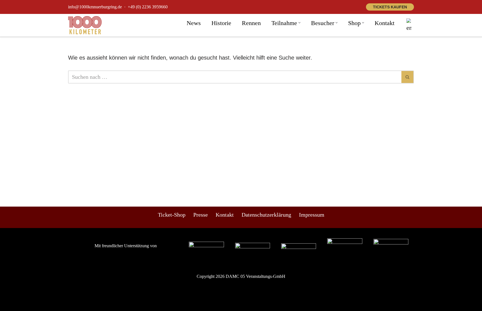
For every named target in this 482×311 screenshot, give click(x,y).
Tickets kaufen (390, 7)
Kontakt (384, 22)
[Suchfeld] (407, 77)
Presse (200, 215)
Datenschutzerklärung (266, 215)
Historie (221, 22)
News (194, 22)
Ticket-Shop (171, 215)
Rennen (251, 22)
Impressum (311, 215)
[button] (299, 23)
